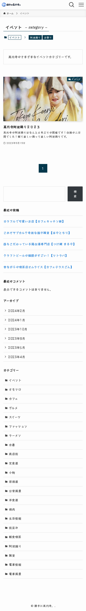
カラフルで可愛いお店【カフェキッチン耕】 (34, 221)
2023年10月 (17, 329)
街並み (13, 527)
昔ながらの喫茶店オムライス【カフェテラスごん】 (38, 267)
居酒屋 (13, 481)
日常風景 (15, 491)
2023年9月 (16, 338)
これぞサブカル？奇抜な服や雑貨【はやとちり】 (37, 232)
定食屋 (13, 463)
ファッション (18, 426)
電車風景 (15, 574)
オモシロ (15, 389)
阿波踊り (35, 37)
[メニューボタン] (81, 5)
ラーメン (15, 435)
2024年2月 (16, 310)
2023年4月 (16, 357)
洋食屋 (13, 500)
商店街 (13, 454)
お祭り (48, 37)
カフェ (13, 398)
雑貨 (12, 555)
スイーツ (15, 417)
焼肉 (12, 509)
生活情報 (15, 518)
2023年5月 (16, 347)
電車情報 (15, 564)
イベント (15, 380)
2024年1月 (16, 320)
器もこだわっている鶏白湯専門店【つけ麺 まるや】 (39, 244)
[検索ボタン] (71, 5)
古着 (12, 444)
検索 (75, 194)
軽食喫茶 (15, 537)
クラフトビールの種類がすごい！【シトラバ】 (35, 255)
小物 (12, 472)
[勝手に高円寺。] (12, 5)
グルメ (13, 408)
